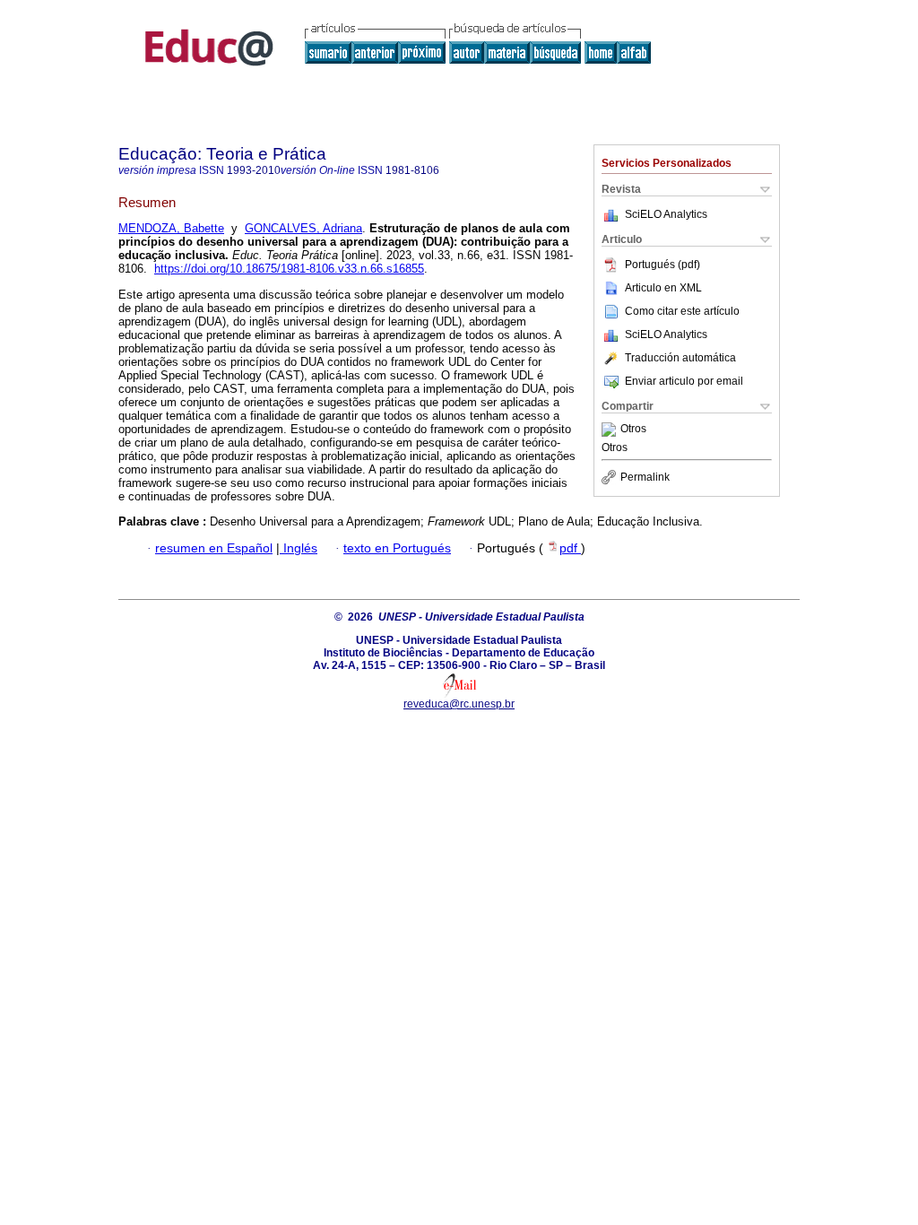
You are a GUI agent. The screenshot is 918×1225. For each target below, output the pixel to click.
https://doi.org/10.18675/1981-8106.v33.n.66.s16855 (289, 268)
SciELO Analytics (666, 214)
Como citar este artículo (682, 311)
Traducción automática (680, 358)
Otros (633, 429)
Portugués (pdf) (662, 264)
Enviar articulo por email (684, 381)
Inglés (298, 548)
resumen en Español (214, 548)
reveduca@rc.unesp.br (459, 704)
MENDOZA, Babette (171, 228)
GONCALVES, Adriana (303, 228)
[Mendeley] (611, 429)
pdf (570, 548)
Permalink (645, 477)
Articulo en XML (663, 288)
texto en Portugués (397, 548)
